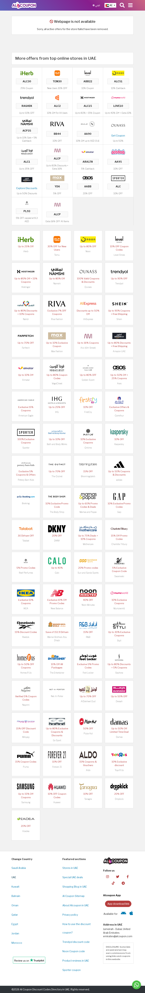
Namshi (57, 283)
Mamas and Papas (88, 512)
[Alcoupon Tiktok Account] (113, 883)
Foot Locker (88, 672)
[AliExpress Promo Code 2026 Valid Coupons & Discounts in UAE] (88, 303)
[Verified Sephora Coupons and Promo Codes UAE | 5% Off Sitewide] (119, 657)
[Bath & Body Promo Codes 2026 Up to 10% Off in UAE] (57, 432)
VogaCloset (57, 383)
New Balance (57, 608)
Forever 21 (57, 767)
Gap (119, 512)
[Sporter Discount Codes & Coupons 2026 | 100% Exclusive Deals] (118, 178)
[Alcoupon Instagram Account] (107, 876)
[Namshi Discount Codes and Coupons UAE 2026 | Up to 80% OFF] (27, 122)
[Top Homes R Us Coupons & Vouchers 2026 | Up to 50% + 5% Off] (26, 657)
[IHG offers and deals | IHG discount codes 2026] (57, 400)
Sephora (119, 672)
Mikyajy (26, 737)
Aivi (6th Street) (88, 347)
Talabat (25, 540)
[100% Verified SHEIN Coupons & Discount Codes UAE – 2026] (119, 303)
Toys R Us (119, 770)
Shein (119, 319)
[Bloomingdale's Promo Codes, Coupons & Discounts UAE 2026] (88, 464)
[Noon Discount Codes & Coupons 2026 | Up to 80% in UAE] (118, 72)
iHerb (25, 251)
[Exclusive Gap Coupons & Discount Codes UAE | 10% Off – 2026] (119, 496)
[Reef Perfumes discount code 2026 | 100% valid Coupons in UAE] (27, 202)
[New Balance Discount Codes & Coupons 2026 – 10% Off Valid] (57, 592)
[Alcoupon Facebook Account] (128, 876)
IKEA (26, 608)
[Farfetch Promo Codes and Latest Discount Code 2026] (26, 335)
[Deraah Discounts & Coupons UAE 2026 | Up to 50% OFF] (119, 689)
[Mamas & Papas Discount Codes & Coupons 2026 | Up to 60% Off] (88, 496)
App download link (118, 903)
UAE (13, 877)
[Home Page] (23, 5)
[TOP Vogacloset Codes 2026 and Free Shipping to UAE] (27, 151)
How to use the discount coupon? (76, 928)
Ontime (88, 447)
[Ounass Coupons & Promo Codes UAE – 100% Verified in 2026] (118, 125)
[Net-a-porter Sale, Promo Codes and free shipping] (57, 689)
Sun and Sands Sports (88, 572)
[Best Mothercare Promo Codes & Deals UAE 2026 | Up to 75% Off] (88, 528)
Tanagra (88, 799)
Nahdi (26, 319)
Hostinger (25, 287)
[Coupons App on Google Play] (123, 914)
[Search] (122, 5)
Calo (57, 572)
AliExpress (88, 319)
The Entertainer (57, 672)
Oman (14, 905)
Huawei (56, 802)
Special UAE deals (72, 877)
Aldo (88, 770)
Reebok (25, 637)
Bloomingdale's (88, 476)
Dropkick (119, 799)
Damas (119, 737)
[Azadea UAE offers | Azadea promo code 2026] (26, 818)
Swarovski (119, 576)
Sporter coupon (71, 970)
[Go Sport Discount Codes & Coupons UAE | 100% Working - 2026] (57, 721)
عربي (97, 5)
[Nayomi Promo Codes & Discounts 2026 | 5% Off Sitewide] (26, 689)
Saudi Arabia (18, 868)
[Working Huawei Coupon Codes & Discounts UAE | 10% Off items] (57, 786)
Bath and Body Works (57, 444)
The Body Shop (57, 512)
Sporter (25, 447)
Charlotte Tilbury (119, 544)
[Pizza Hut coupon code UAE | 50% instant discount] (88, 721)
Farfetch (26, 347)
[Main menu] (130, 5)
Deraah (119, 701)
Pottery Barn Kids (26, 480)
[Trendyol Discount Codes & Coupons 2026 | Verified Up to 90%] (27, 97)
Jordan (15, 933)
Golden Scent (88, 380)
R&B (88, 637)
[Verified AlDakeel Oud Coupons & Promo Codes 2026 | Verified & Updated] (88, 689)
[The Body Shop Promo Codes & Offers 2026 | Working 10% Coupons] (57, 496)
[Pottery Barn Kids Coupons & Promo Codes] (26, 464)
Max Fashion (57, 351)
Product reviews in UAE (75, 960)
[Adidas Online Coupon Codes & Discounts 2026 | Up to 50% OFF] (119, 464)
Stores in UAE (70, 868)
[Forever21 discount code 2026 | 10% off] (57, 754)
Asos (119, 383)
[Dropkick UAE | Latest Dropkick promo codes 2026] (119, 786)
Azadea (25, 831)
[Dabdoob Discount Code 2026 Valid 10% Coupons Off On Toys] (118, 151)
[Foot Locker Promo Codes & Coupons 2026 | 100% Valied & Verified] (88, 657)
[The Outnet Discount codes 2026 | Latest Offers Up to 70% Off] (57, 464)
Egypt (14, 924)
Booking (26, 503)
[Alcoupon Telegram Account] (123, 883)
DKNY (57, 540)
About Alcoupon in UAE (75, 905)
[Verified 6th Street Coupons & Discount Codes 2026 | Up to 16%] (57, 150)
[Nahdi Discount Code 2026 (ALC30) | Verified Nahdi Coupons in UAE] (26, 303)
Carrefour (119, 415)
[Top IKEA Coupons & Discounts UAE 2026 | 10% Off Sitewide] (26, 592)
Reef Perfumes (26, 572)
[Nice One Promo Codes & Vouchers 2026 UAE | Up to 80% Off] (88, 123)
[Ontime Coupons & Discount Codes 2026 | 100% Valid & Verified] (88, 432)
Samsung (25, 802)
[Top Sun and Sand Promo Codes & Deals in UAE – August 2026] (88, 560)
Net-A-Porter (57, 696)
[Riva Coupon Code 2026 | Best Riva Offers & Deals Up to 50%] (57, 123)
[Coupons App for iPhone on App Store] (131, 914)
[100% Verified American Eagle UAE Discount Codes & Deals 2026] (26, 400)
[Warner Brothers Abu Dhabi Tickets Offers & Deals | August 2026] (57, 625)
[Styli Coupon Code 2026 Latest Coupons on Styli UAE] (119, 625)
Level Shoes (119, 255)
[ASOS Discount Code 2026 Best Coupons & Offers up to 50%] (88, 178)
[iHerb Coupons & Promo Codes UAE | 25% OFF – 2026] (27, 72)
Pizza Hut (88, 733)
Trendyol (119, 283)
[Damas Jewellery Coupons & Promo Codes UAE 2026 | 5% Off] (119, 721)
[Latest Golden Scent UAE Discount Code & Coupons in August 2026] (88, 367)
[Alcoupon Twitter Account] (118, 876)
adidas (119, 480)
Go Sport (57, 740)
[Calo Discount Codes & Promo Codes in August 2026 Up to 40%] (57, 560)
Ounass (88, 287)
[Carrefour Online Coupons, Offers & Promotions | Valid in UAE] (119, 400)
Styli (119, 640)
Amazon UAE (119, 351)
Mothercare (88, 544)
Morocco (16, 942)
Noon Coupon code (73, 951)
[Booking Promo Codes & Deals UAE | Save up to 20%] (26, 496)
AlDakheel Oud (88, 701)
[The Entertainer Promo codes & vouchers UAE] (57, 657)
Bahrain (15, 896)
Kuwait (15, 886)
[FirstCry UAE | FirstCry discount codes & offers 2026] (88, 400)
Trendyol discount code (76, 942)
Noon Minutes (88, 605)
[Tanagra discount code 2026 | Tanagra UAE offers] (88, 786)
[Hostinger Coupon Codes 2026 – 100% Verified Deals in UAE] (88, 97)
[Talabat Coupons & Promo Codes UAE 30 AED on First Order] (26, 528)
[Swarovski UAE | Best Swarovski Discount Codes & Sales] (119, 560)
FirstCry (88, 412)
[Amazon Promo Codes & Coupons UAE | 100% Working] (27, 179)
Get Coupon (118, 135)
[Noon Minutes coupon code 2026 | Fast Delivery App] (88, 592)
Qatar (14, 914)
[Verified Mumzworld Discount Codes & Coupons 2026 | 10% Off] (118, 97)
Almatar (26, 380)
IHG (57, 412)
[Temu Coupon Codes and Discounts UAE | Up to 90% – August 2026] (57, 72)
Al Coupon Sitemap (73, 896)
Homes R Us (25, 672)
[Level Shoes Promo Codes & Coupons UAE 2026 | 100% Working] (88, 72)
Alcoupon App (112, 895)
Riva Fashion (57, 319)
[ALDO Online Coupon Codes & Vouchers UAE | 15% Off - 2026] (88, 754)
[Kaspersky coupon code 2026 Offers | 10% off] (119, 432)
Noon (88, 251)
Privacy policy (70, 914)
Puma (26, 767)
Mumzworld (119, 608)
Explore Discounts (26, 188)
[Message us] (136, 984)
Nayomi (26, 705)
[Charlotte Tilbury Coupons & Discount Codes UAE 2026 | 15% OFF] (119, 528)
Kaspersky (119, 444)
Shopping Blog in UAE (74, 886)
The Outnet (57, 476)
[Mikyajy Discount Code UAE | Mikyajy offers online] (26, 721)
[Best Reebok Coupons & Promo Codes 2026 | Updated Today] (26, 625)
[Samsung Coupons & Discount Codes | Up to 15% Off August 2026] (26, 786)
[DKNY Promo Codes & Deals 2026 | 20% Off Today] (57, 528)
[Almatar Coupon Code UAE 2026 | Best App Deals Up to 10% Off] (88, 151)
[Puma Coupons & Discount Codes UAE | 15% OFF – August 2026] (26, 754)
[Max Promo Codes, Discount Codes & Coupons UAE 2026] (57, 178)
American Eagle (25, 415)
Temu (57, 255)
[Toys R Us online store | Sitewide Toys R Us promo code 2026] (119, 754)
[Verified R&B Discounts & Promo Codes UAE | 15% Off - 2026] (88, 625)
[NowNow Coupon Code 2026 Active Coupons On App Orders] (57, 97)
